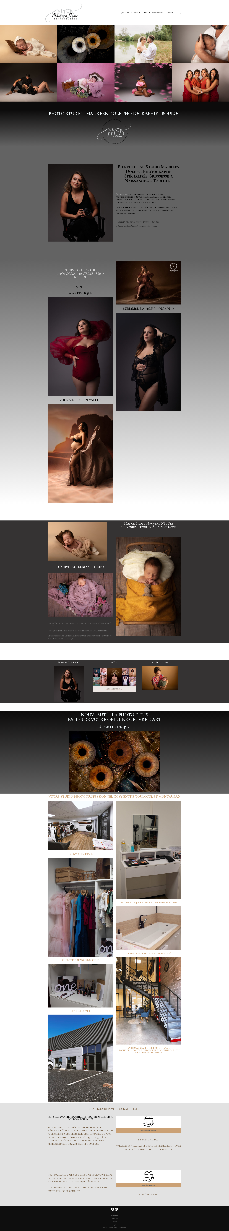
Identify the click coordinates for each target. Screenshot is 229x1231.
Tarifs (114, 1221)
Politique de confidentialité (114, 1227)
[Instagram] (116, 1209)
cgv (114, 1224)
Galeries (114, 1218)
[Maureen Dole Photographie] (63, 12)
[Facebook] (112, 1209)
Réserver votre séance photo (80, 567)
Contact (114, 1215)
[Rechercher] (180, 12)
